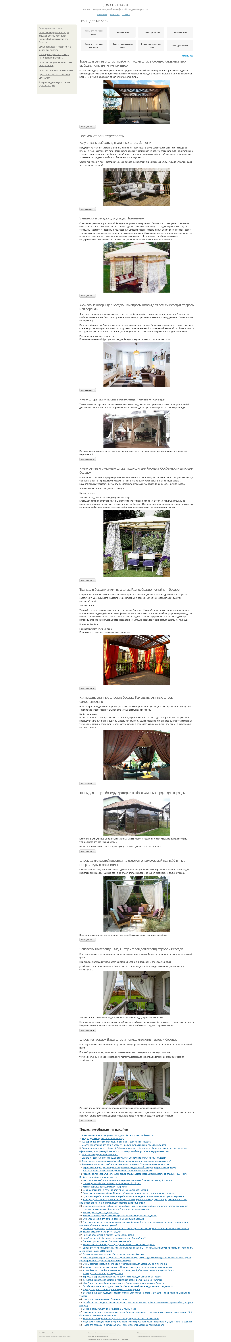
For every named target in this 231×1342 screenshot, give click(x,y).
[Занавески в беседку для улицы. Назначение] (136, 267)
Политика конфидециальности (98, 1336)
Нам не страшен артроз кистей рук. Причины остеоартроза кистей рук (117, 1170)
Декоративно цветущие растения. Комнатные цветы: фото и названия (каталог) (122, 1279)
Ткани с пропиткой (151, 32)
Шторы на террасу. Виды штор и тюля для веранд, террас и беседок (128, 1039)
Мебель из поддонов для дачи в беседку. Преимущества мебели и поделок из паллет (124, 1144)
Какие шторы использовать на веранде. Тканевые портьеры (122, 399)
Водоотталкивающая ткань (123, 45)
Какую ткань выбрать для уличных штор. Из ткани (115, 143)
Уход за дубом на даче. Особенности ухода (103, 1138)
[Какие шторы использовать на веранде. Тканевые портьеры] (136, 429)
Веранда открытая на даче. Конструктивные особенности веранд (115, 1189)
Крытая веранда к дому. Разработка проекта (105, 1186)
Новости (115, 14)
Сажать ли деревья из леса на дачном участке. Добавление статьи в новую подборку (124, 1157)
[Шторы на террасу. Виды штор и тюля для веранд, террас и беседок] (136, 1083)
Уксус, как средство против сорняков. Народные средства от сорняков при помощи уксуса (127, 1266)
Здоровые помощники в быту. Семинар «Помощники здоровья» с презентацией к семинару (128, 1193)
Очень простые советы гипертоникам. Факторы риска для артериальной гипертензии (125, 1263)
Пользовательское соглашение (105, 1333)
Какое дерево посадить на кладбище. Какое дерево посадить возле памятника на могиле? (127, 1160)
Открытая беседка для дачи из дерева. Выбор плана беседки (113, 1218)
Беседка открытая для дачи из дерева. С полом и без (109, 1308)
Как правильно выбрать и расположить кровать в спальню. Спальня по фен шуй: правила (127, 1180)
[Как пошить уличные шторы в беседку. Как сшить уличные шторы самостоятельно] (136, 755)
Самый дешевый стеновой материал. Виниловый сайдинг (112, 1183)
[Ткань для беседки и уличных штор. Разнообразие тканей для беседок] (136, 660)
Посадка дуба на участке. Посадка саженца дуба (107, 1241)
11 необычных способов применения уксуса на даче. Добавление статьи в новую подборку (128, 1270)
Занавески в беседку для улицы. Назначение (111, 218)
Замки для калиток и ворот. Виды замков (103, 1273)
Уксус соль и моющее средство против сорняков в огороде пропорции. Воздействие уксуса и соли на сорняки (137, 1321)
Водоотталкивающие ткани (151, 45)
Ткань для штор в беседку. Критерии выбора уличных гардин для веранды (132, 793)
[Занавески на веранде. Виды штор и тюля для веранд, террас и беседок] (136, 993)
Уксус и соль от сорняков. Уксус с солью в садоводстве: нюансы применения (121, 1318)
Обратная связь (142, 1333)
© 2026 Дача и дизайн (46, 1333)
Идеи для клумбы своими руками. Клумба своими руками (111, 1289)
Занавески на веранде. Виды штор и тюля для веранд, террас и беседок (130, 949)
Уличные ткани (123, 32)
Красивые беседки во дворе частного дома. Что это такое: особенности (117, 1135)
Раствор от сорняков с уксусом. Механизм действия (108, 1234)
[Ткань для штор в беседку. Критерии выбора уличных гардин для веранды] (136, 816)
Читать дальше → (87, 127)
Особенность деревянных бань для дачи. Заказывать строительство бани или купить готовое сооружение (135, 1205)
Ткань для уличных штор (94, 32)
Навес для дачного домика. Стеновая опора (105, 1299)
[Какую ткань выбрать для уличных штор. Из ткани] (136, 187)
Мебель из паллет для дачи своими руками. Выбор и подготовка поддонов (120, 1215)
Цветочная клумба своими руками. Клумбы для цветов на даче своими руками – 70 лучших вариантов (133, 1196)
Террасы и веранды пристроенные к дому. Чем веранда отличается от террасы (122, 1276)
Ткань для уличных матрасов (94, 45)
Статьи (126, 14)
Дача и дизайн (115, 5)
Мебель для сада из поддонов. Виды (101, 1212)
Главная (102, 14)
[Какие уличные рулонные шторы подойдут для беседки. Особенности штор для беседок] (136, 543)
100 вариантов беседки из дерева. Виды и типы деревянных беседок (116, 1141)
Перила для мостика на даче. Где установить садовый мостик (113, 1254)
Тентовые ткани (180, 32)
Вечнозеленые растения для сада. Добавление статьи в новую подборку (119, 1244)
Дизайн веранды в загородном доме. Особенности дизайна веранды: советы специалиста (128, 1286)
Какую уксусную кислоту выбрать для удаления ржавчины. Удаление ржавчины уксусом (125, 1164)
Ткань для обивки (180, 45)
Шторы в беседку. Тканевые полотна (100, 1154)
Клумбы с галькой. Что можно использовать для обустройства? (114, 1238)
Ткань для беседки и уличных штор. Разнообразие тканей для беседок (129, 590)
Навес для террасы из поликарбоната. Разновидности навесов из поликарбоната (123, 1324)
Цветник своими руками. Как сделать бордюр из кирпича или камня (116, 1209)
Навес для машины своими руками (56, 70)
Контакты (91, 1333)
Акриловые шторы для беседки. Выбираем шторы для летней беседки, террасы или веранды (129, 1167)
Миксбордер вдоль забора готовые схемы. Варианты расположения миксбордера (123, 1283)
